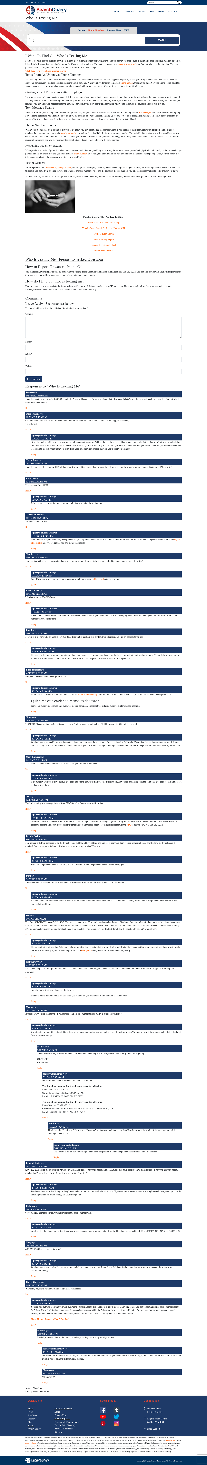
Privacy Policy (34, 1429)
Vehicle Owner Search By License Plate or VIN (103, 228)
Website (28, 366)
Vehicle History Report (103, 239)
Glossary (31, 1418)
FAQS (30, 1412)
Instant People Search (103, 250)
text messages (145, 112)
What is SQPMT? (62, 1418)
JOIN (151, 11)
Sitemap (58, 1432)
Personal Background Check (103, 245)
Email (28, 354)
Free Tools (32, 1415)
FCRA (31, 1425)
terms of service (170, 1440)
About (141, 11)
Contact (172, 11)
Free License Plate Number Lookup (103, 222)
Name (28, 342)
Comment (29, 314)
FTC (129, 825)
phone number (126, 83)
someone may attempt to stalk (58, 167)
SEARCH (162, 40)
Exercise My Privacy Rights (66, 1422)
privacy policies (30, 1443)
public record (98, 579)
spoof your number (68, 133)
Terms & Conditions (63, 1408)
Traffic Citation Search (104, 234)
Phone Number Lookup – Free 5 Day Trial (50, 1319)
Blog (30, 1422)
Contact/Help (60, 1415)
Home (117, 11)
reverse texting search (127, 64)
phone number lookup (87, 694)
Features (129, 11)
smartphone (86, 950)
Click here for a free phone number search (45, 71)
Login (161, 11)
